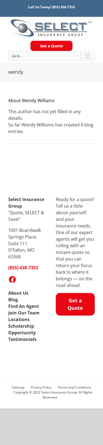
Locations (19, 319)
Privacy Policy (41, 387)
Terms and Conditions (74, 387)
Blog (13, 300)
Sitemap (18, 387)
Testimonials (22, 339)
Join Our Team (24, 313)
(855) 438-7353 (63, 7)
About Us (18, 293)
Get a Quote (51, 45)
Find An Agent (23, 306)
